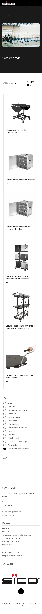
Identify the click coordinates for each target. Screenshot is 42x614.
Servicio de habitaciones (18, 448)
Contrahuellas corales (17, 427)
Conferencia (13, 424)
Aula (10, 403)
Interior (11, 434)
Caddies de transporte (17, 410)
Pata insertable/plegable (19, 441)
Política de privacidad (20, 604)
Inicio (4, 16)
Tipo (6, 398)
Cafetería (12, 413)
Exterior (11, 431)
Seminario (12, 445)
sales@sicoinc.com (9, 515)
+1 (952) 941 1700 (9, 505)
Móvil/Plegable (14, 438)
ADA (5, 458)
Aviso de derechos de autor (9, 604)
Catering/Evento (15, 417)
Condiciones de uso (34, 604)
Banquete (12, 406)
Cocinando (12, 420)
